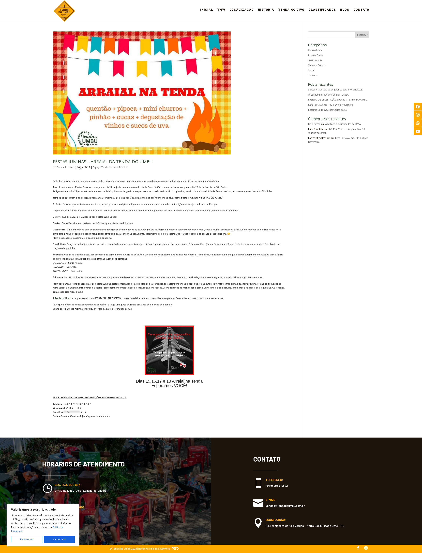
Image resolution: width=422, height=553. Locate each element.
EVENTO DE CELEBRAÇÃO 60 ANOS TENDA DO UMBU (337, 99)
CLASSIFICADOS (322, 9)
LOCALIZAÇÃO (241, 9)
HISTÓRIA (266, 9)
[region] (43, 525)
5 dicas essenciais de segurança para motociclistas (335, 89)
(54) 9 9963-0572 (277, 485)
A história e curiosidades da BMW (343, 124)
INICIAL (206, 9)
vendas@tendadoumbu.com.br (285, 505)
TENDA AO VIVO (291, 9)
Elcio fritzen (314, 124)
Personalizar (26, 539)
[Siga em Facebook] (358, 548)
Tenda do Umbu (65, 167)
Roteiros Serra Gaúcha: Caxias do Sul (327, 109)
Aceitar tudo (59, 539)
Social (311, 70)
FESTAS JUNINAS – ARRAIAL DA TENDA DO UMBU (103, 161)
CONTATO (361, 9)
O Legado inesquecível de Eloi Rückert (328, 94)
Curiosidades (315, 50)
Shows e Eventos (118, 167)
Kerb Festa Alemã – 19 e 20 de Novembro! (331, 104)
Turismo (312, 75)
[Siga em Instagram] (366, 548)
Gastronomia (315, 60)
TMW (221, 9)
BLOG (344, 9)
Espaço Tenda (100, 167)
